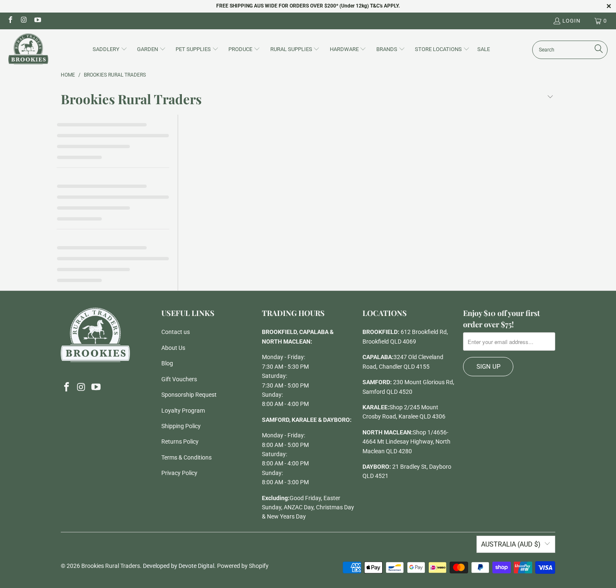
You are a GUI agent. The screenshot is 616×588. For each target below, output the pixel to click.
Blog (167, 363)
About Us (173, 347)
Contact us (175, 332)
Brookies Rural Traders (110, 565)
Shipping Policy (181, 426)
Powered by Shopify (243, 565)
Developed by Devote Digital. (179, 565)
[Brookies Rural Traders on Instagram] (23, 21)
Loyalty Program (183, 410)
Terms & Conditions (186, 457)
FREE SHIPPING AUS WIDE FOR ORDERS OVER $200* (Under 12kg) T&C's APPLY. (308, 6)
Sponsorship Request (189, 394)
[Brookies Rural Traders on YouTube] (37, 21)
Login (571, 21)
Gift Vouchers (179, 379)
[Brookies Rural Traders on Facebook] (10, 21)
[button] (110, 50)
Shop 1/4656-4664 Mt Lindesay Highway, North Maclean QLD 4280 (406, 441)
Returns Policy (180, 441)
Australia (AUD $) (511, 544)
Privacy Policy (179, 473)
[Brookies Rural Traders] (28, 49)
